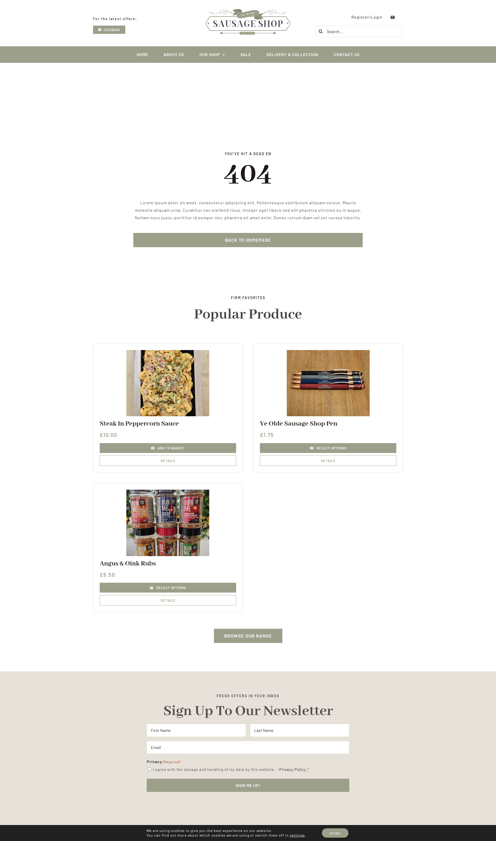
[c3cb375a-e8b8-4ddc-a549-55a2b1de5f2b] (328, 352)
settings (297, 835)
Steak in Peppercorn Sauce (139, 423)
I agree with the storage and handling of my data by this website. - (231, 769)
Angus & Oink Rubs (128, 563)
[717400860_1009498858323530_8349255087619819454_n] (167, 352)
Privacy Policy (292, 769)
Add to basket (171, 448)
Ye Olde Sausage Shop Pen (298, 423)
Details (168, 461)
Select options (331, 448)
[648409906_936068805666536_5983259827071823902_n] (167, 491)
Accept (335, 833)
